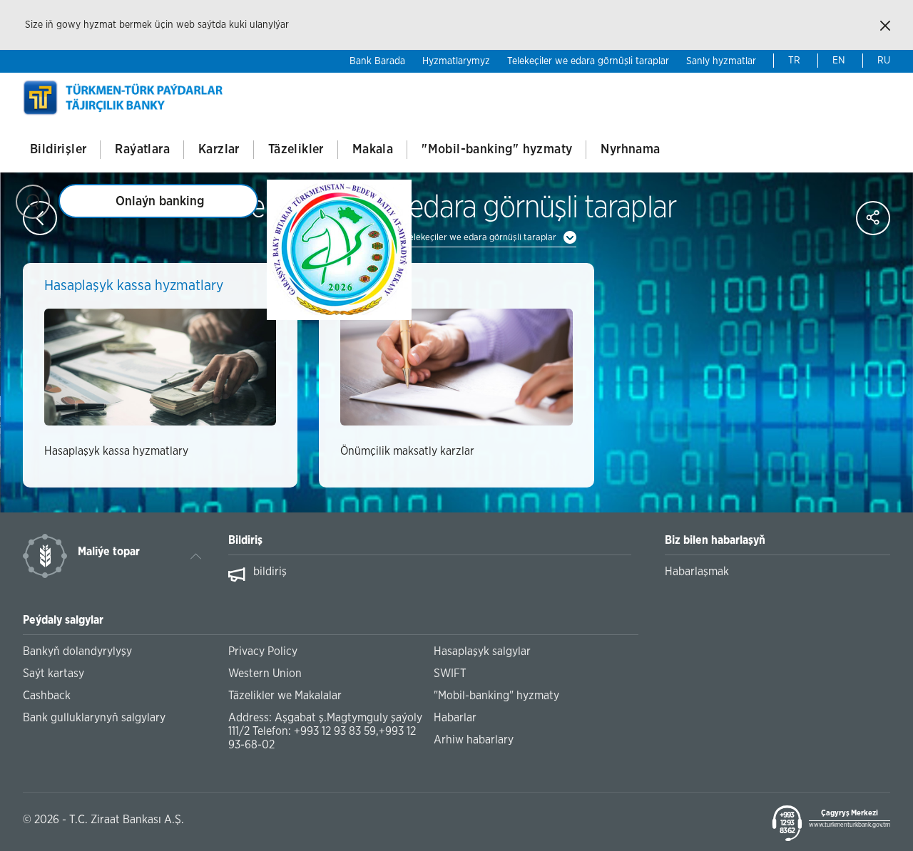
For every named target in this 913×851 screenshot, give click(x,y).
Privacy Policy (262, 651)
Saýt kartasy (53, 673)
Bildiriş (245, 540)
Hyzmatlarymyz (456, 61)
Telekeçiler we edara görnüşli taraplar (588, 61)
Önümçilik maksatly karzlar (407, 451)
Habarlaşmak (697, 571)
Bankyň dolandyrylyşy (77, 651)
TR (794, 61)
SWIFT (450, 673)
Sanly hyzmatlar (721, 61)
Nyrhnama (630, 149)
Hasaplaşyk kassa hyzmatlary (116, 451)
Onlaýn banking (160, 201)
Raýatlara (142, 149)
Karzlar (219, 149)
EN (838, 61)
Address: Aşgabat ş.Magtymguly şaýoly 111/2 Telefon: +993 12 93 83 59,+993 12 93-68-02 (325, 731)
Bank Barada (377, 61)
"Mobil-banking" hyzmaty (497, 149)
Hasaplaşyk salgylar (482, 651)
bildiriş (270, 571)
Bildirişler (58, 149)
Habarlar (455, 717)
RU (883, 61)
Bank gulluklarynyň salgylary (94, 717)
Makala (372, 149)
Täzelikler (296, 149)
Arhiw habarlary (474, 740)
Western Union (265, 673)
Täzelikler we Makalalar (285, 695)
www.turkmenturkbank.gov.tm (849, 825)
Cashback (47, 695)
